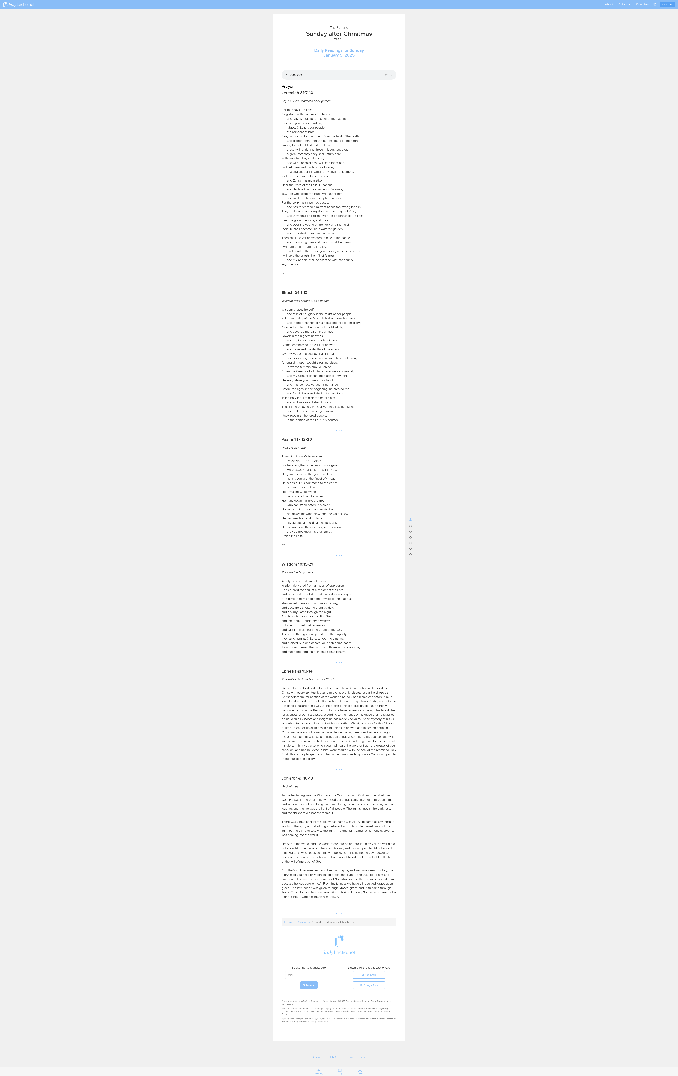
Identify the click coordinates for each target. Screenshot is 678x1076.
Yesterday (319, 1073)
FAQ (333, 1057)
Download (643, 4)
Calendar (624, 4)
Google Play (370, 985)
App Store (370, 974)
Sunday (360, 1073)
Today (340, 1073)
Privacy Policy (355, 1057)
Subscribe (667, 4)
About (609, 4)
